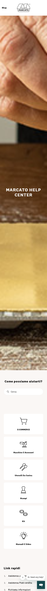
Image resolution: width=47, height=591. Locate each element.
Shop (4, 7)
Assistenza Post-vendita (20, 582)
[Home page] (23, 7)
